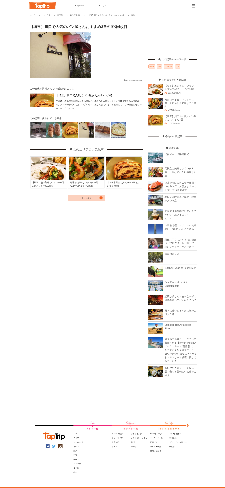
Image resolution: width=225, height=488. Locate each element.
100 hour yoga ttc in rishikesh (180, 268)
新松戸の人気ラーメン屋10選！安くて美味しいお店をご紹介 (180, 372)
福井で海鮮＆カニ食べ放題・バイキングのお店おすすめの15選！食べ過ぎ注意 (180, 186)
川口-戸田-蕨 (74, 15)
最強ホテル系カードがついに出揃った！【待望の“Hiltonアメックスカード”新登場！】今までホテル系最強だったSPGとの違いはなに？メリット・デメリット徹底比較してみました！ (181, 350)
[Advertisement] (172, 39)
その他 (133, 447)
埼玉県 (60, 15)
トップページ (34, 15)
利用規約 (172, 438)
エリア (103, 6)
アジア (76, 438)
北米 (75, 451)
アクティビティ (118, 434)
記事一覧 (80, 6)
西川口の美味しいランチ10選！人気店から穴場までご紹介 (180, 103)
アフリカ (77, 464)
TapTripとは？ (175, 434)
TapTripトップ (156, 434)
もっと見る (86, 198)
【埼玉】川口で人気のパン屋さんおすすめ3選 (105, 15)
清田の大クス (172, 253)
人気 (177, 66)
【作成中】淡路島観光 (177, 154)
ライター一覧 (155, 447)
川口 (159, 66)
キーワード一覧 (156, 438)
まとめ (76, 468)
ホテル (114, 447)
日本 (49, 15)
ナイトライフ (117, 438)
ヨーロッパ (78, 442)
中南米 (76, 459)
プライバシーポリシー (178, 442)
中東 (75, 455)
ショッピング (136, 434)
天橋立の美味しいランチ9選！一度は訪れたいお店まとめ (180, 172)
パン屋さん (168, 66)
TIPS (133, 442)
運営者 (172, 447)
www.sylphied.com (135, 80)
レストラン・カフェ (139, 438)
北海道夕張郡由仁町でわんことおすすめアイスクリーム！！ (180, 215)
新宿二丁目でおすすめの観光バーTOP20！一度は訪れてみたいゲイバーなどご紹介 (180, 243)
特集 (75, 472)
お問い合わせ (155, 451)
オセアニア (78, 447)
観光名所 (115, 442)
